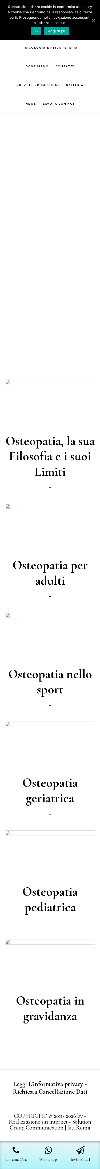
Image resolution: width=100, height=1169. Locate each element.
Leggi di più (56, 31)
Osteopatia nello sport (50, 681)
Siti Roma (78, 1127)
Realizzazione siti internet (38, 1121)
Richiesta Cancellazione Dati (50, 1092)
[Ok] (93, 20)
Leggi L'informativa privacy (48, 1084)
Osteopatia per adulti (50, 572)
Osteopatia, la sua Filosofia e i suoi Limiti (50, 456)
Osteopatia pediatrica (50, 899)
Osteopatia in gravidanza (50, 1008)
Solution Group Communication (50, 1124)
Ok (36, 31)
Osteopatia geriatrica (50, 790)
